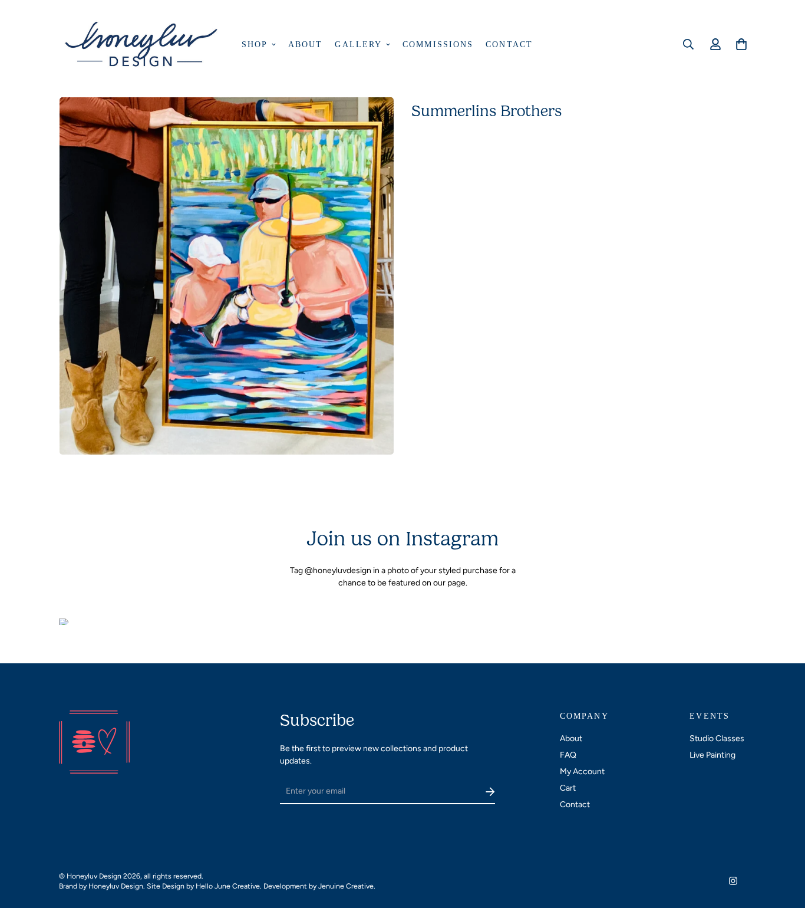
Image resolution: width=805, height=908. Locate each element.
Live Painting (712, 755)
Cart (568, 788)
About (305, 44)
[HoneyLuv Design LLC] (143, 44)
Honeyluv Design (115, 885)
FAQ (568, 755)
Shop (255, 44)
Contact (509, 44)
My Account (582, 771)
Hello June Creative (228, 885)
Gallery (358, 44)
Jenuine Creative (346, 885)
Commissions (437, 44)
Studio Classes (716, 738)
